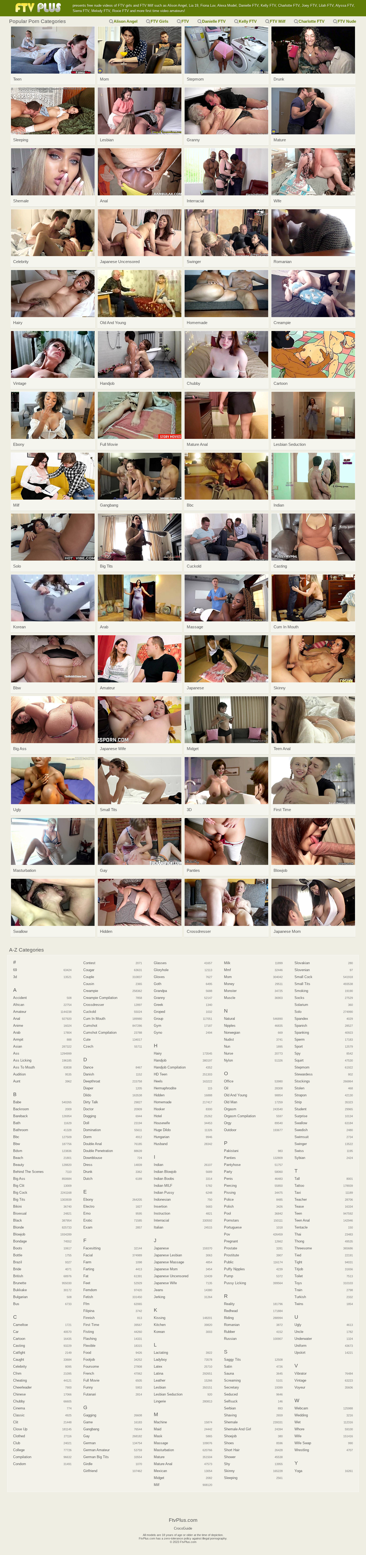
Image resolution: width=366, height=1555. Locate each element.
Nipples (230, 1026)
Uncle (298, 1332)
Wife (297, 1436)
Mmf (227, 970)
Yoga (298, 1471)
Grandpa (160, 991)
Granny (159, 998)
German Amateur (96, 1450)
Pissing (230, 1193)
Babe (17, 1102)
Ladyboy (160, 1360)
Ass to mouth (24, 1067)
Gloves (159, 977)
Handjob (160, 1060)
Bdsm (17, 1151)
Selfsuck (231, 1401)
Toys (298, 1283)
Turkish (300, 1297)
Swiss (299, 1151)
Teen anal (302, 1220)
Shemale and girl (237, 1429)
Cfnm (17, 1373)
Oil (226, 1088)
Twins (298, 1304)
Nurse (228, 1053)
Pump (228, 1276)
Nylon (228, 1060)
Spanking (301, 1033)
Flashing (89, 1339)
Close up (20, 1429)
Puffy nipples (234, 1269)
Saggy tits (232, 1360)
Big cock (20, 1193)
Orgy (227, 1123)
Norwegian (232, 1033)
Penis (228, 1179)
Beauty (18, 1165)
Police (229, 1199)
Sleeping (230, 1478)
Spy (297, 1053)
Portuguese (233, 1227)
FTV (185, 21)
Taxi (297, 1193)
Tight (298, 1262)
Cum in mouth (94, 1019)
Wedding (301, 1415)
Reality (229, 1304)
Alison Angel (125, 21)
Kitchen (160, 1325)
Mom (228, 977)
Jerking (159, 1297)
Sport (298, 1046)
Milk (227, 963)
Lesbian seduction (168, 1394)
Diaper (88, 1088)
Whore (299, 1429)
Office (228, 1081)
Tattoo (299, 1186)
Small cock (303, 977)
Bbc (16, 1137)
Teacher (300, 1199)
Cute (87, 1039)
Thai (297, 1234)
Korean (159, 1332)
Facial (88, 1255)
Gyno (158, 1033)
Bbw (16, 1144)
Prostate (230, 1248)
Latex (158, 1366)
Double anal (92, 1144)
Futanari (89, 1394)
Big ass (19, 1179)
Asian (17, 1046)
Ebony (88, 1199)
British (18, 1276)
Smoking (301, 991)
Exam (87, 1227)
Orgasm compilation (240, 1116)
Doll (86, 1123)
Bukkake (20, 1290)
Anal (16, 1019)
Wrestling (301, 1450)
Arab (16, 1033)
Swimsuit (301, 1137)
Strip (298, 1102)
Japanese (161, 1248)
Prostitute (231, 1255)
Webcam (301, 1408)
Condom (19, 1464)
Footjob (89, 1360)
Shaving (230, 1415)
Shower (230, 1457)
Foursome (91, 1366)
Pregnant (231, 1241)
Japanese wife (165, 1283)
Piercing (230, 1186)
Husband (160, 1144)
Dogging (89, 1116)
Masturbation (164, 1450)
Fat (85, 1276)
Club (16, 1443)
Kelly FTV (248, 21)
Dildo (87, 1095)
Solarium (301, 1005)
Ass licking (22, 1060)
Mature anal (163, 1464)
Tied (297, 1255)
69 (15, 970)
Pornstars (231, 1220)
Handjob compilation (170, 1067)
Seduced (231, 1394)
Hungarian (161, 1137)
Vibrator (300, 1373)
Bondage (20, 1241)
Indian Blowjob (165, 1172)
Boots (17, 1248)
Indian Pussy (164, 1193)
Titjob (298, 1269)
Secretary (231, 1387)
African (18, 1005)
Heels (158, 1081)
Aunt (16, 1081)
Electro (88, 1206)
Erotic (87, 1220)
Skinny (229, 1471)
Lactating (161, 1353)
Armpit (18, 1039)
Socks (299, 998)
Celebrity (20, 1366)
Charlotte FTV (311, 21)
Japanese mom (166, 1269)
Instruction (162, 1213)
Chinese (19, 1394)
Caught (18, 1360)
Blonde (18, 1227)
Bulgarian (20, 1297)
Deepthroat (91, 1081)
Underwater (303, 1339)
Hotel (158, 1116)
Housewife (162, 1123)
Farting (88, 1269)
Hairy (158, 1053)
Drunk (87, 1172)
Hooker (159, 1109)
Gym (157, 1026)
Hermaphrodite (165, 1088)
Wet (297, 1422)
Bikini (17, 1206)
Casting (19, 1346)
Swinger (300, 1144)
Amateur (19, 1012)
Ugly (297, 1325)
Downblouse (92, 1158)
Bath (16, 1123)
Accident (20, 998)
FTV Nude (347, 21)
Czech (88, 1046)
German (89, 1443)
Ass (16, 1053)
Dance (88, 1067)
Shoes (229, 1443)
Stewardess (303, 1074)
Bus (16, 1304)
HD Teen (160, 1074)
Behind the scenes (28, 1172)
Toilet (298, 1276)
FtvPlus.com (39, 8)
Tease (299, 1206)
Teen (298, 1213)
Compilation (22, 1457)
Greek (158, 1005)
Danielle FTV (214, 21)
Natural (229, 1019)
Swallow (300, 1123)
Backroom (21, 1109)
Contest (89, 963)
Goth (157, 984)
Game (88, 1422)
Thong (299, 1241)
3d (15, 977)
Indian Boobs (164, 1179)
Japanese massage (169, 1262)
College (19, 1450)
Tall (297, 1179)
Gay (86, 1436)
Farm (87, 1262)
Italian (158, 1227)
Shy (227, 1464)
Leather (159, 1380)
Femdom (90, 1290)
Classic (19, 1415)
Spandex (301, 1019)
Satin (228, 1366)
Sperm (299, 1039)
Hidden (159, 1095)
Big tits (19, 1199)
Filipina (88, 1311)
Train (298, 1290)
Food (87, 1353)
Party (228, 1172)
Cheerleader (22, 1387)
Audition (19, 1074)
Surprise (300, 1116)
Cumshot (90, 1026)
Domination (92, 1130)
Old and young (235, 1095)
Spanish (300, 1026)
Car (15, 1332)
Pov (227, 1234)
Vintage (300, 1380)
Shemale (231, 1422)
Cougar (88, 970)
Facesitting (91, 1248)
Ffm (86, 1304)
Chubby (19, 1401)
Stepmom (301, 1067)
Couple (88, 977)
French (88, 1373)
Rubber (229, 1332)
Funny (88, 1387)
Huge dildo (162, 1130)
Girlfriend (90, 1471)
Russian (230, 1339)
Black (17, 1220)
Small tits (302, 984)
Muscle (229, 998)
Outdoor (230, 1130)
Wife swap (302, 1443)
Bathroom (20, 1130)
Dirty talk (90, 1102)
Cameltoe (20, 1325)
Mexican (160, 1471)
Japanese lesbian (168, 1255)
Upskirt (299, 1353)
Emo (87, 1213)
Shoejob (230, 1436)
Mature (159, 1457)
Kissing (159, 1318)
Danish (88, 1074)
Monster (230, 991)
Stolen (299, 1088)
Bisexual (20, 1213)
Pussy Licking (235, 1283)
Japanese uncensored (171, 1276)
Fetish (88, 1297)
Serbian (230, 1408)
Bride (17, 1269)
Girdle (87, 1464)
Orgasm (230, 1109)
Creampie (90, 991)
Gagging (89, 1415)
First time (91, 1325)
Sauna (229, 1373)
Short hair (232, 1450)
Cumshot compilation (100, 1033)
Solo (297, 1012)
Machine (160, 1422)
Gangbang (91, 1429)
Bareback (20, 1116)
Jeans (158, 1290)
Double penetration (98, 1151)
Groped (159, 1012)
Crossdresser (93, 1005)
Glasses (160, 963)
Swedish (301, 1130)
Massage (161, 1443)
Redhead (231, 1311)
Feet (86, 1283)
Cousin (88, 984)
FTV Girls (159, 21)
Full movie (91, 1380)
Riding (229, 1318)
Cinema (19, 1408)
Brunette (19, 1283)
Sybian (299, 1158)
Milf (156, 1485)
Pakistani (231, 1151)
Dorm (87, 1137)
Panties (230, 1158)
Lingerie (160, 1401)
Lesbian (160, 1387)
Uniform (300, 1346)
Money (229, 984)
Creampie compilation (100, 998)
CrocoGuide (183, 1528)
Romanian (232, 1325)
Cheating (20, 1380)
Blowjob (19, 1234)
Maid (157, 1429)
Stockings (302, 1081)
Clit (15, 1422)
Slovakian (302, 963)
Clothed (19, 1436)
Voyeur (299, 1387)
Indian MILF (163, 1186)
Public (229, 1262)
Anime (18, 1026)
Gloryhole (161, 970)
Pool (227, 1213)
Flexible (89, 1346)
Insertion (160, 1206)
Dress (87, 1165)
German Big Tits (96, 1457)
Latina (158, 1373)
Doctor (88, 1109)
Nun (227, 1046)
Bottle (17, 1255)
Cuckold (89, 1012)
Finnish (89, 1318)
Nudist (229, 1039)
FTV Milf (277, 21)
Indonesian (162, 1199)
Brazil (17, 1262)
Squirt (299, 1060)
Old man (230, 1102)
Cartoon (19, 1339)
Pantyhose (232, 1165)
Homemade (162, 1102)
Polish (229, 1206)
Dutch (87, 1179)
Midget (159, 1478)
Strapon (300, 1095)
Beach (18, 1158)
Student (300, 1109)
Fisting (88, 1332)
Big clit (18, 1186)
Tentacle (301, 1227)
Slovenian (302, 970)
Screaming (232, 1380)
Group (158, 1019)
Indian (158, 1165)
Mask (158, 1436)
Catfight (19, 1353)
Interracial (161, 1220)
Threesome (303, 1248)
